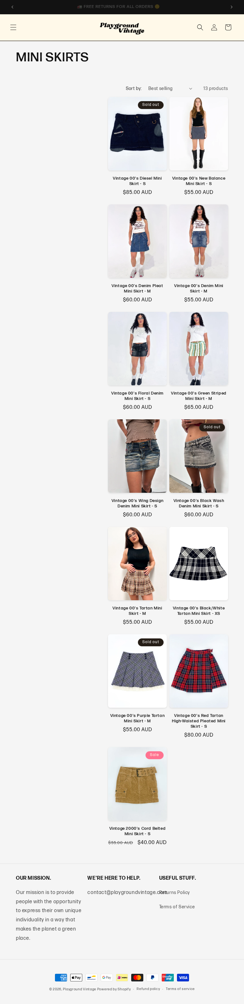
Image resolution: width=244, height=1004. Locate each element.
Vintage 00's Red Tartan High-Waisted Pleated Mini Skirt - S (199, 721)
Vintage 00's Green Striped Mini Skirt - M (199, 396)
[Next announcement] (232, 7)
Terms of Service (177, 907)
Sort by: (134, 88)
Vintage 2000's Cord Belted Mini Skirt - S (137, 831)
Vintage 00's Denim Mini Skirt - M (198, 288)
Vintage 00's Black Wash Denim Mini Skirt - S (198, 503)
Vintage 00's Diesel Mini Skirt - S (137, 181)
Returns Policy (174, 892)
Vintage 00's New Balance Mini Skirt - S (198, 181)
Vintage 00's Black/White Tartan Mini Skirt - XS (199, 611)
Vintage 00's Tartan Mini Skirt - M (137, 611)
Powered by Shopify (114, 989)
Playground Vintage (79, 989)
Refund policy (148, 989)
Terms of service (180, 989)
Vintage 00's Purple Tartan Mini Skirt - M (137, 718)
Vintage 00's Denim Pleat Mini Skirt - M (137, 288)
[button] (13, 27)
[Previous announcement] (12, 7)
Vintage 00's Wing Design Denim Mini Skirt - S (137, 503)
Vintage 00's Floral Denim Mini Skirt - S (137, 396)
